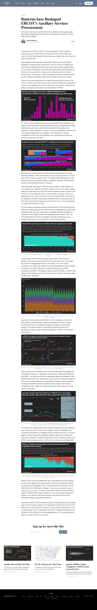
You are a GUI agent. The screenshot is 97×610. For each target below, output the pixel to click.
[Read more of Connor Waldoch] (23, 41)
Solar (42, 3)
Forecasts (51, 596)
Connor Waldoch (31, 40)
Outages (71, 596)
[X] (49, 593)
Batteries (36, 3)
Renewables (64, 596)
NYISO (45, 596)
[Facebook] (51, 593)
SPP (47, 3)
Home (16, 3)
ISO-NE (47, 598)
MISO (37, 596)
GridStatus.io (30, 596)
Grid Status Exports (8, 596)
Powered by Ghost (88, 596)
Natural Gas (54, 598)
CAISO (29, 3)
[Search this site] (76, 3)
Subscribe (89, 3)
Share (72, 41)
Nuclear (57, 596)
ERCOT (23, 3)
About (53, 3)
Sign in (81, 3)
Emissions (77, 596)
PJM (41, 596)
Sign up (23, 596)
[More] (58, 3)
